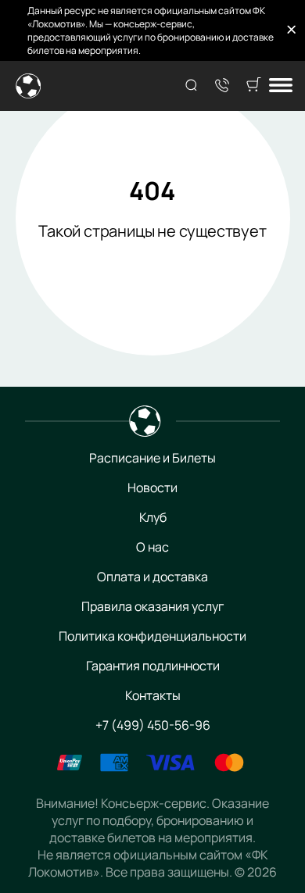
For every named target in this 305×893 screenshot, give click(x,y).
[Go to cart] (253, 86)
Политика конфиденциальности (152, 636)
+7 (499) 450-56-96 (152, 725)
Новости (152, 487)
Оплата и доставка (152, 576)
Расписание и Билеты (152, 457)
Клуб (153, 517)
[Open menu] (280, 86)
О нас (152, 546)
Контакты (153, 695)
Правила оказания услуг (152, 606)
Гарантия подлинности (153, 665)
